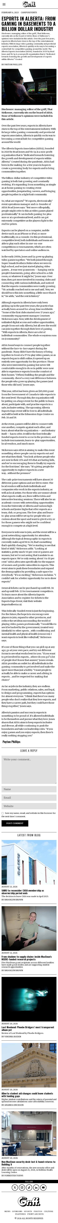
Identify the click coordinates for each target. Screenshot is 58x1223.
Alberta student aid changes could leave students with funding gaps (27, 1094)
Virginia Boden (12, 1036)
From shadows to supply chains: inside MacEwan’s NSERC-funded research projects (27, 958)
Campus (25, 12)
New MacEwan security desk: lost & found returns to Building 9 (28, 1163)
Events (33, 12)
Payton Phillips (13, 64)
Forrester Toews (13, 1175)
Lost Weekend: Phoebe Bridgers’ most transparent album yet (28, 1028)
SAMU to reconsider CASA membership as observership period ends (23, 891)
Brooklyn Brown (13, 900)
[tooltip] (15, 1187)
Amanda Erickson (14, 1105)
